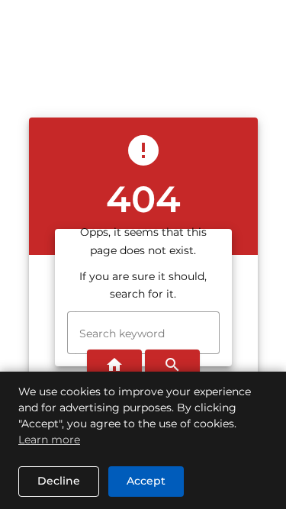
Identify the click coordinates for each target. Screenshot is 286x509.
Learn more (49, 439)
